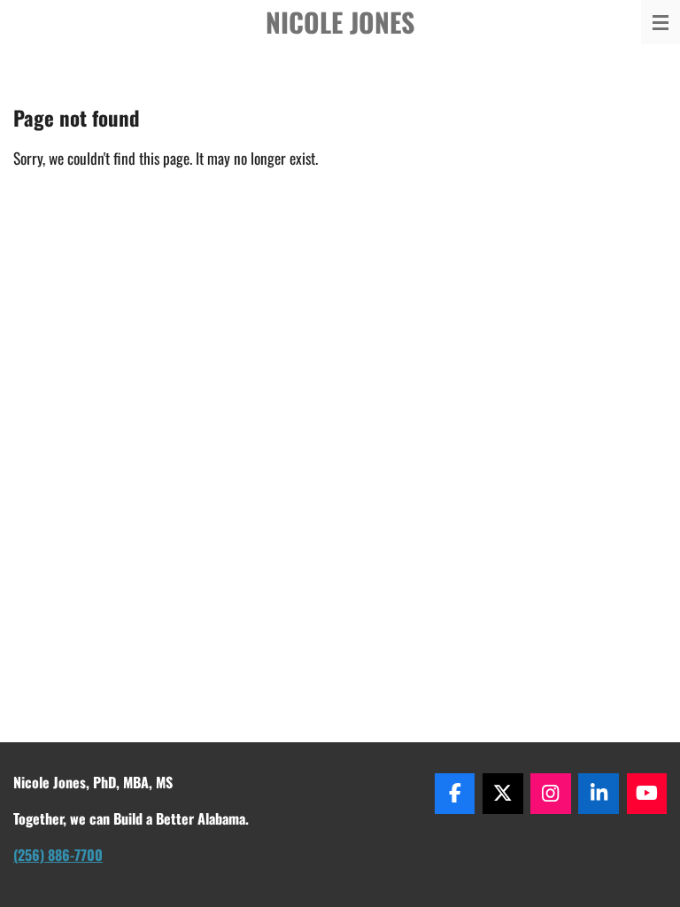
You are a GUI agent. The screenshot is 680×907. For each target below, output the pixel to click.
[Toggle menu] (660, 22)
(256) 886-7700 (58, 854)
